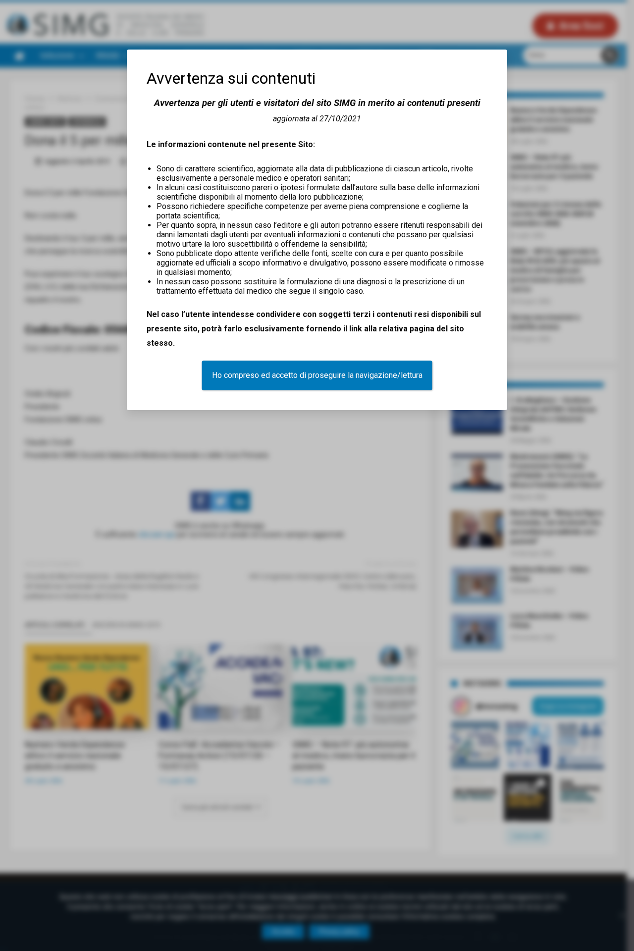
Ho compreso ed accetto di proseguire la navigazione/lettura (317, 375)
